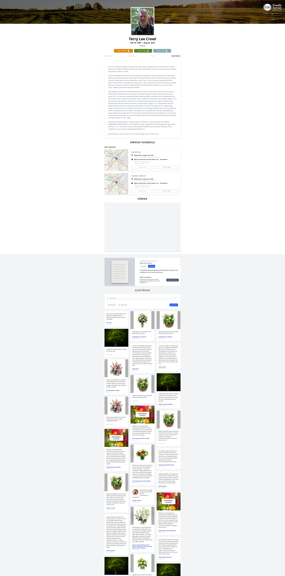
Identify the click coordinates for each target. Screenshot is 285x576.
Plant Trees (167, 167)
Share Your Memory (172, 280)
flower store (155, 134)
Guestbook (175, 56)
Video (153, 56)
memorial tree (128, 134)
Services (131, 56)
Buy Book (151, 266)
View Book (143, 266)
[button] (116, 158)
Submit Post (174, 305)
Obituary (108, 56)
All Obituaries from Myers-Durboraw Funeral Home (272, 14)
